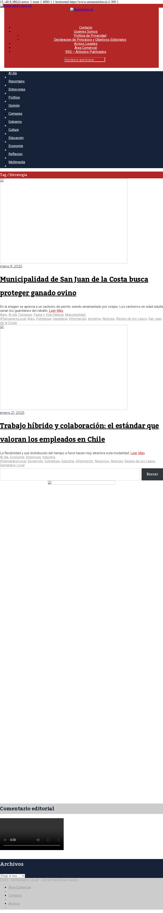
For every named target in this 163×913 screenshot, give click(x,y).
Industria (48, 457)
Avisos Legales (85, 44)
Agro (3, 315)
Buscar (152, 474)
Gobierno (15, 122)
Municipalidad (75, 315)
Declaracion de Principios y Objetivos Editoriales (90, 40)
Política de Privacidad (90, 36)
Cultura (13, 130)
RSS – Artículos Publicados (85, 52)
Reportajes (16, 81)
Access (14, 904)
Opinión (14, 106)
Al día (12, 73)
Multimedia (16, 162)
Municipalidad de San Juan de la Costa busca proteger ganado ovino (74, 286)
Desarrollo (35, 461)
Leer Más (55, 311)
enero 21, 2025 (12, 413)
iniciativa (94, 319)
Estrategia (43, 319)
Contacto (85, 28)
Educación (16, 138)
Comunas (15, 114)
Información (77, 319)
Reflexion (15, 154)
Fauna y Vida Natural (48, 315)
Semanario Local (12, 465)
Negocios (102, 461)
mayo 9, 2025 (11, 266)
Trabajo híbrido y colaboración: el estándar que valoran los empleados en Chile (79, 432)
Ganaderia (60, 319)
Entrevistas (16, 89)
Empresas (33, 457)
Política (14, 97)
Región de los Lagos (131, 319)
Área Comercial (85, 48)
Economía (15, 146)
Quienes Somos (86, 32)
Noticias (108, 319)
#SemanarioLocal (13, 319)
